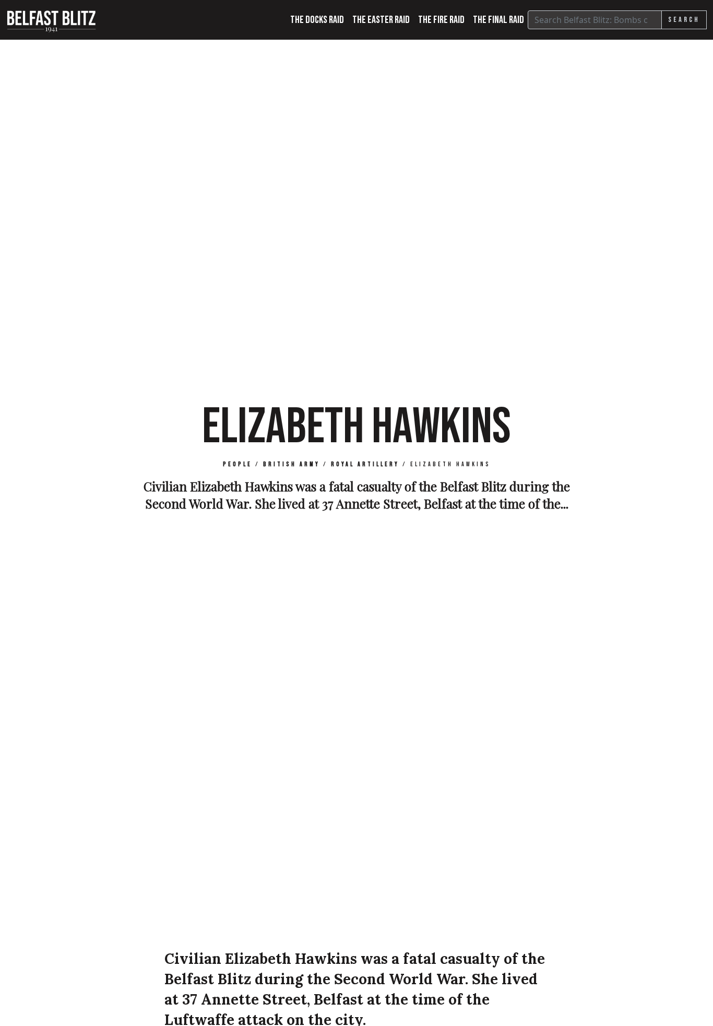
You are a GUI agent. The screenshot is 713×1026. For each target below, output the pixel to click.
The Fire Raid (441, 20)
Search (684, 19)
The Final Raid (498, 20)
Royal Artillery (365, 464)
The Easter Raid (381, 20)
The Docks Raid (317, 20)
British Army (291, 464)
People (237, 464)
